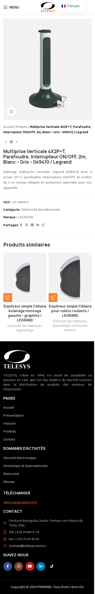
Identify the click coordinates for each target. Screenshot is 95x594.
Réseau (9, 482)
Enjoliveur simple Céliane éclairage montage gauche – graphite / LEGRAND (25, 313)
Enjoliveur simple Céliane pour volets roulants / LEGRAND (70, 311)
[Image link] (16, 359)
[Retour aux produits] (11, 141)
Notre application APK (20, 502)
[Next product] (16, 141)
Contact (9, 439)
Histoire (9, 423)
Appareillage (25, 330)
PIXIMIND (44, 587)
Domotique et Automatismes (25, 466)
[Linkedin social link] (37, 225)
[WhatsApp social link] (43, 225)
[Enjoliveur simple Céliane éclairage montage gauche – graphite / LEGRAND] (24, 277)
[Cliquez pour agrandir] (12, 111)
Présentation (13, 415)
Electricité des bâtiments (41, 209)
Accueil (8, 127)
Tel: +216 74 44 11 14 (24, 532)
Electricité (11, 474)
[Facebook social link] (21, 225)
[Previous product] (6, 141)
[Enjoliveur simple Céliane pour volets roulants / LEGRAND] (70, 277)
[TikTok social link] (52, 566)
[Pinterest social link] (32, 225)
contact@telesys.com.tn (27, 546)
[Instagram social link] (18, 566)
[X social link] (26, 225)
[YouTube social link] (29, 566)
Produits (21, 127)
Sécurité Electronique (19, 458)
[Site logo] (47, 7)
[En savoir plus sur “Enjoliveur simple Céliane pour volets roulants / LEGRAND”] (53, 297)
